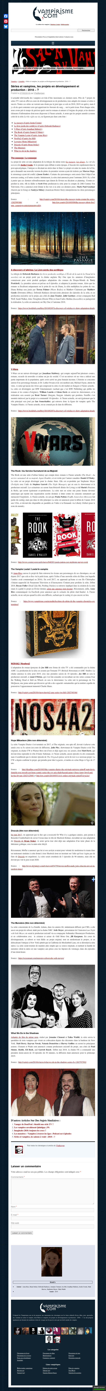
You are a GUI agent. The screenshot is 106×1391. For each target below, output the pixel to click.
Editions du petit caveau (50, 1368)
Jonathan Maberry (72, 1287)
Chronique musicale (74, 1358)
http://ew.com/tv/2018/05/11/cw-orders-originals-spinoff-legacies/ (62, 775)
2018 (56, 1291)
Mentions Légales (55, 24)
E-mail (14, 1214)
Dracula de (25, 841)
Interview (71, 1355)
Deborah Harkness (44, 1287)
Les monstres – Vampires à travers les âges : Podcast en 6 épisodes (42, 1133)
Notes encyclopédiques (24, 1358)
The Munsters (19, 147)
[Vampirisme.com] (53, 20)
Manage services (99, 1387)
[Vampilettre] (51, 37)
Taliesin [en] (46, 1370)
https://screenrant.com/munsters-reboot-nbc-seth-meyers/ (41, 958)
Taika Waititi (62, 1289)
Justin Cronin (83, 1287)
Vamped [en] (21, 1373)
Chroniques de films (49, 1353)
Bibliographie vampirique (24, 1368)
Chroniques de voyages (24, 1355)
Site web (15, 1222)
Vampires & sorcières (75, 1373)
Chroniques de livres (23, 1353)
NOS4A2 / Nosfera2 (20, 663)
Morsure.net (20, 1370)
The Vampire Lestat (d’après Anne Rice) (30, 135)
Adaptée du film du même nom (24, 1037)
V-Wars (14, 369)
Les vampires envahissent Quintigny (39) (32, 1127)
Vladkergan (39, 93)
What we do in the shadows (25, 150)
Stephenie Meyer (52, 1289)
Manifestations (47, 1355)
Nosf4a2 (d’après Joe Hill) (25, 138)
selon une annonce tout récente (59, 588)
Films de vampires (74, 1368)
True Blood (72, 1370)
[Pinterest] (5, 21)
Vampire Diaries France (50, 1373)
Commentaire (18, 1176)
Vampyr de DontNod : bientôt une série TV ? (34, 1124)
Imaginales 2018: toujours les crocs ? (30, 1130)
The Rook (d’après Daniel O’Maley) (29, 132)
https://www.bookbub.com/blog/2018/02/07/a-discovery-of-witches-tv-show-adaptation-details (56, 308)
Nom (14, 1206)
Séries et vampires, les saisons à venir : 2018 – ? (34, 1136)
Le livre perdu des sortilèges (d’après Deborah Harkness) (37, 125)
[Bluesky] (5, 26)
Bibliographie (65, 24)
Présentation (38, 37)
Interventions (60, 37)
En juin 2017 (16, 834)
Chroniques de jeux (74, 1353)
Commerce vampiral (49, 1358)
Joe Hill (64, 1287)
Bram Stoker (33, 1287)
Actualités (20, 1360)
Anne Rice (17, 573)
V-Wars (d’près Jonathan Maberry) (28, 129)
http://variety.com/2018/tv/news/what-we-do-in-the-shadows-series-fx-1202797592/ (52, 1062)
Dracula (21, 856)
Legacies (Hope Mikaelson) (25, 141)
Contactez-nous (68, 37)
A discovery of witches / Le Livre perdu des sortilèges (37, 269)
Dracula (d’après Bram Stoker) (26, 144)
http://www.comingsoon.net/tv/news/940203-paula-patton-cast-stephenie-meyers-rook (53, 562)
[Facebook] (5, 16)
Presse (45, 37)
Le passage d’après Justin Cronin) (28, 122)
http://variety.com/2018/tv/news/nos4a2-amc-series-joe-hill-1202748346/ (47, 692)
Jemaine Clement (56, 1287)
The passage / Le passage (24, 157)
